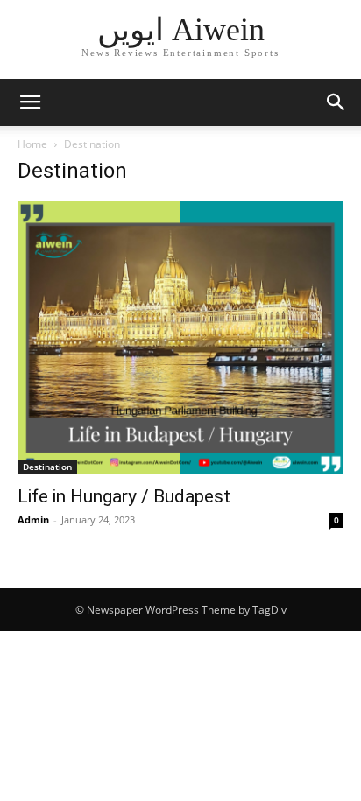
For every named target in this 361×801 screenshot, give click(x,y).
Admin (33, 519)
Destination (47, 466)
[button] (30, 102)
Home (32, 144)
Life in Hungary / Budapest (124, 496)
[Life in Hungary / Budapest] (180, 337)
